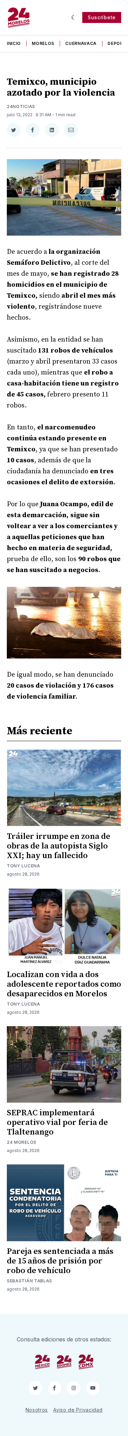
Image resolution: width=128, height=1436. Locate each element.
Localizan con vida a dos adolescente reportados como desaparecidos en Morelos (64, 984)
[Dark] (74, 17)
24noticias (21, 106)
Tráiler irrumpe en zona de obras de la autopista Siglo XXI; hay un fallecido (58, 846)
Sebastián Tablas (29, 1280)
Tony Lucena (23, 865)
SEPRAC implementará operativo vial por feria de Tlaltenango (57, 1122)
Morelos (43, 43)
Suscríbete (102, 17)
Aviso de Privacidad (77, 1410)
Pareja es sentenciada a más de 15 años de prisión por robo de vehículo (60, 1261)
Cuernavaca (81, 43)
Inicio (14, 43)
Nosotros (37, 1410)
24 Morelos (22, 1142)
